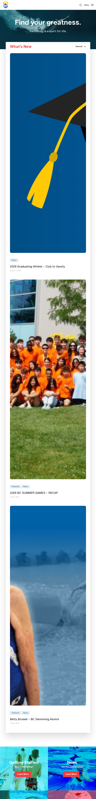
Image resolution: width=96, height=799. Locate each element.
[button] (89, 4)
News (14, 260)
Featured (15, 486)
